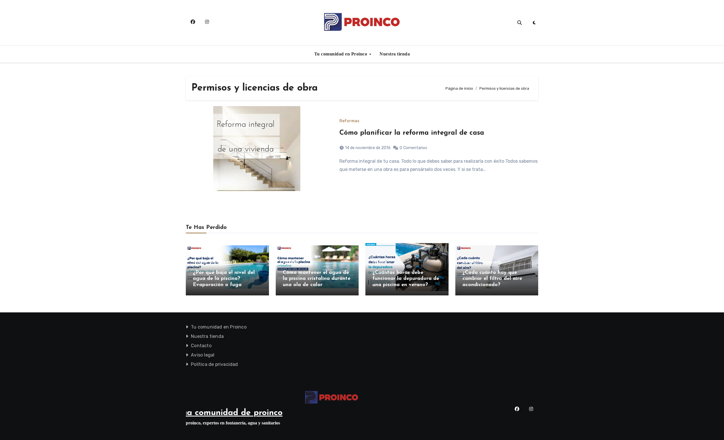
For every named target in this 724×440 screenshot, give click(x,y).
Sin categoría (223, 262)
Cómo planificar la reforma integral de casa (411, 133)
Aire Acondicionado (481, 262)
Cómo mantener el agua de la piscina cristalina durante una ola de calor (316, 278)
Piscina (200, 262)
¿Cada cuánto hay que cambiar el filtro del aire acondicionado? (492, 278)
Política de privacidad (214, 364)
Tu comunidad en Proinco (341, 53)
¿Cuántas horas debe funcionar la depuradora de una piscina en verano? (405, 278)
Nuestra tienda (395, 53)
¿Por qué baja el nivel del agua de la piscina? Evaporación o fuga (224, 278)
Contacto (201, 345)
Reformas (349, 121)
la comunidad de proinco (234, 413)
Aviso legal (202, 355)
